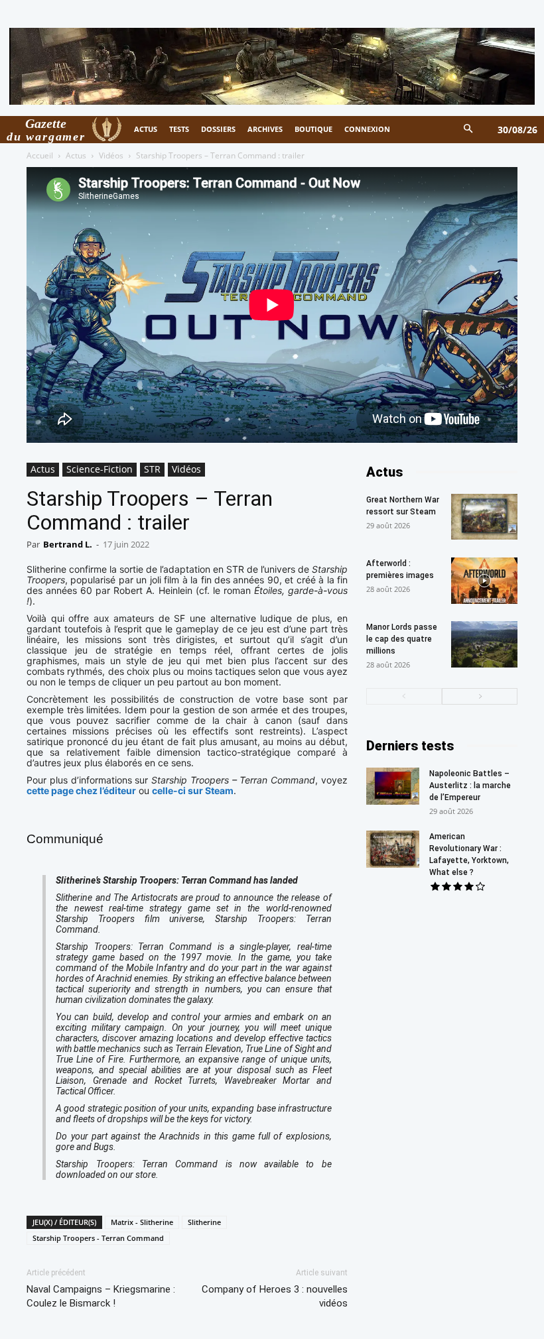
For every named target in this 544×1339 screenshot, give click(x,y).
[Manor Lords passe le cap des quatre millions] (484, 644)
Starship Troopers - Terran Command (98, 1238)
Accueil (40, 155)
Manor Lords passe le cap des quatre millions (401, 639)
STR (152, 469)
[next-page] (479, 696)
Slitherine (204, 1222)
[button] (468, 129)
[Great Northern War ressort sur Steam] (484, 517)
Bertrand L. (67, 544)
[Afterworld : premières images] (484, 580)
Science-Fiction (99, 469)
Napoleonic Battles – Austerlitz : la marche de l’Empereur (470, 785)
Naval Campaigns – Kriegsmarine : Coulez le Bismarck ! (101, 1296)
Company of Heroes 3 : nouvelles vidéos (275, 1296)
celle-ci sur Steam (193, 790)
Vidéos (111, 155)
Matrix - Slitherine (142, 1222)
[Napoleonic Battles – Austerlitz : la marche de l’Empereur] (392, 786)
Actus (76, 155)
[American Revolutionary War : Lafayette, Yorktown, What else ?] (392, 849)
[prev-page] (404, 696)
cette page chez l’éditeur (81, 790)
